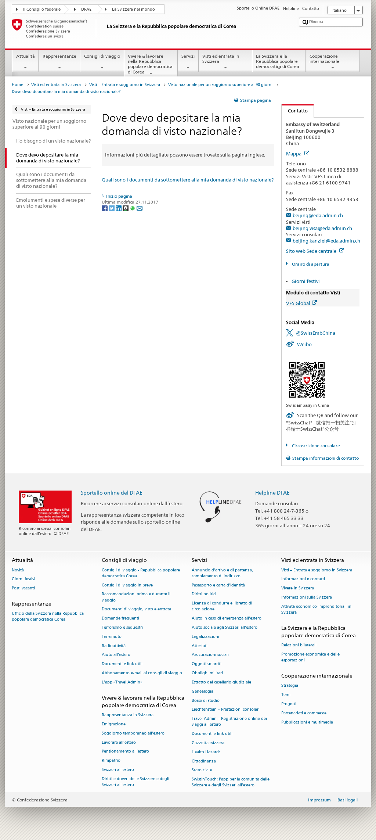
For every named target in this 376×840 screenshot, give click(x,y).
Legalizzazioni (205, 636)
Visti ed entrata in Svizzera (220, 58)
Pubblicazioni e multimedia (307, 722)
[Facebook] (105, 208)
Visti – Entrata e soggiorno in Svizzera (124, 84)
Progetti (288, 703)
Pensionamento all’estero (125, 751)
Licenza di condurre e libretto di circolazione (222, 606)
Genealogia (202, 691)
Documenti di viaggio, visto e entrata (136, 609)
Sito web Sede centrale (311, 251)
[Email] (139, 208)
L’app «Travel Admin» (122, 682)
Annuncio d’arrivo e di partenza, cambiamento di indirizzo (222, 573)
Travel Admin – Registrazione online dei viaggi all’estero (229, 722)
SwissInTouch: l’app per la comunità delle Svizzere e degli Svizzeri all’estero (231, 782)
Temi (285, 694)
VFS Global (298, 303)
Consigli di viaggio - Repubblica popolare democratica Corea (141, 573)
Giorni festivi (306, 281)
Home (17, 84)
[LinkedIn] (119, 208)
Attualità (25, 56)
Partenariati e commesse (303, 713)
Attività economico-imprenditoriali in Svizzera (316, 609)
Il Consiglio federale (42, 9)
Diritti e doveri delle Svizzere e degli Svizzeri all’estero (135, 781)
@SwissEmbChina (315, 333)
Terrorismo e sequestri (122, 627)
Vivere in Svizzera (297, 588)
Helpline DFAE (272, 492)
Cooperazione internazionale (324, 58)
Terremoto (112, 636)
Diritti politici (204, 594)
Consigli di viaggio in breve (127, 585)
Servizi (188, 56)
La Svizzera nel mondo (133, 9)
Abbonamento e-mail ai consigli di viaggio (142, 673)
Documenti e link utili (122, 664)
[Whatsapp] (133, 208)
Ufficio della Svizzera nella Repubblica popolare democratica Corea (48, 616)
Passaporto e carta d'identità (218, 585)
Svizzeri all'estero (118, 769)
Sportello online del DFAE (111, 492)
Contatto (295, 111)
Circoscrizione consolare (315, 445)
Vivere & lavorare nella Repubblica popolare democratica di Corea (150, 64)
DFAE (86, 9)
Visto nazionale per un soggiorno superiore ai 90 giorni (220, 84)
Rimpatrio (111, 760)
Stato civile (202, 770)
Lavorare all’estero (119, 742)
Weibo (304, 344)
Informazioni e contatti (303, 579)
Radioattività (114, 645)
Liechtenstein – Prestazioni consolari (226, 709)
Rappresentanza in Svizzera (127, 714)
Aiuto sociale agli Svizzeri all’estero (224, 627)
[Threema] (126, 208)
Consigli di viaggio (102, 56)
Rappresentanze (59, 56)
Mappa (294, 154)
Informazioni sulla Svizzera (306, 597)
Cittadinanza (204, 761)
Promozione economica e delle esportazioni (310, 657)
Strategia (289, 685)
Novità (18, 570)
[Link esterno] (307, 379)
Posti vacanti (23, 588)
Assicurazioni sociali (210, 655)
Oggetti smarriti (206, 664)
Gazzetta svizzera (208, 742)
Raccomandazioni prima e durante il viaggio (136, 597)
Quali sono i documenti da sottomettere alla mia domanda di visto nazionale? (188, 180)
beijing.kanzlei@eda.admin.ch (326, 241)
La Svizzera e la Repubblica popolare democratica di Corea (277, 61)
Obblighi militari (207, 673)
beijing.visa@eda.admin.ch (322, 228)
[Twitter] (112, 208)
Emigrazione (114, 724)
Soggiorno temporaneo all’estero (133, 733)
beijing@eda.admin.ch (318, 215)
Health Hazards (206, 752)
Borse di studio (206, 700)
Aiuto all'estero (116, 655)
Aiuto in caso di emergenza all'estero (226, 618)
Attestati (199, 645)
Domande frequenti (120, 618)
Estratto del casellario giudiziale (221, 682)
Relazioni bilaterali (299, 645)
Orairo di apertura (310, 264)
